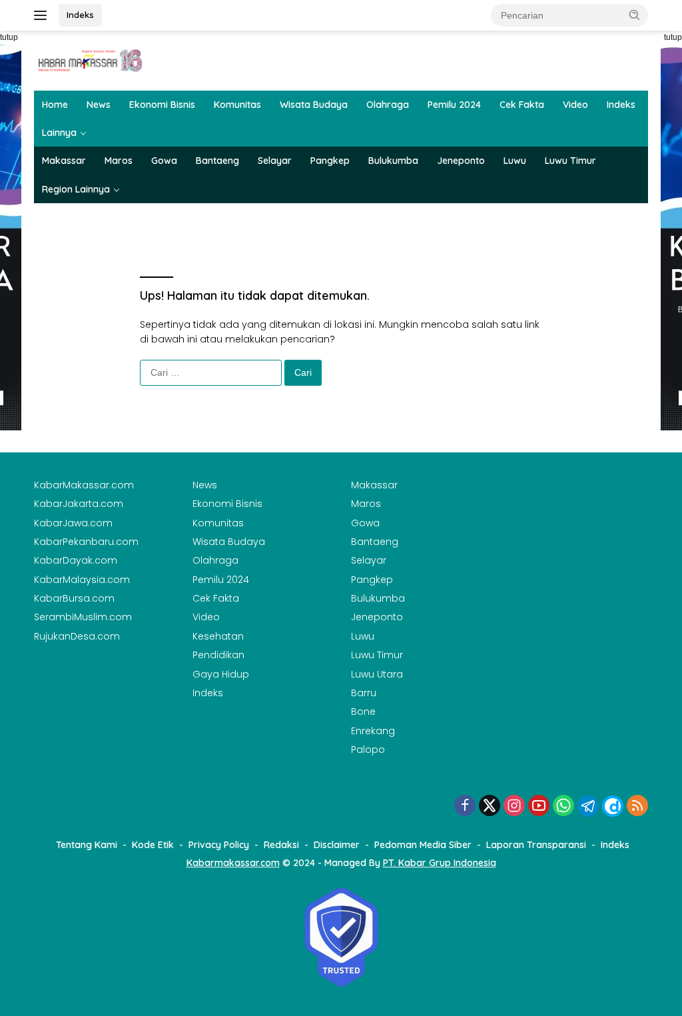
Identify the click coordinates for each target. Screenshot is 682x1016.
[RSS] (637, 806)
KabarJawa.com (73, 523)
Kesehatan (218, 636)
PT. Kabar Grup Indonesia (439, 863)
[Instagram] (514, 806)
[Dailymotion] (612, 806)
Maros (119, 161)
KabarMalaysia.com (82, 579)
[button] (634, 14)
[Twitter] (489, 806)
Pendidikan (218, 655)
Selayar (275, 161)
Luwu (515, 161)
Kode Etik (153, 845)
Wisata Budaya (314, 105)
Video (575, 105)
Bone (363, 711)
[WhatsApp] (563, 806)
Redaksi (281, 845)
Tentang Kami (86, 845)
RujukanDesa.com (77, 636)
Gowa (164, 161)
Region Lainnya (76, 189)
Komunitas (237, 105)
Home (55, 105)
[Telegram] (588, 806)
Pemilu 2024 (454, 105)
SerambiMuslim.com (83, 617)
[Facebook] (465, 806)
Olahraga (387, 105)
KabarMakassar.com (84, 485)
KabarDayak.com (75, 560)
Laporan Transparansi (536, 845)
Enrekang (373, 731)
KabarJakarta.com (78, 503)
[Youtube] (538, 806)
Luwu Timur (570, 161)
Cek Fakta (522, 105)
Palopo (368, 749)
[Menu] (43, 15)
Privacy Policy (218, 845)
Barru (363, 693)
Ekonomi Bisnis (162, 105)
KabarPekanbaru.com (86, 541)
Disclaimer (337, 845)
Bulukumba (393, 161)
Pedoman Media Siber (423, 845)
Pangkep (330, 161)
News (99, 105)
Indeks (80, 14)
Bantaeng (217, 161)
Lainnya (59, 133)
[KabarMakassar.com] (90, 60)
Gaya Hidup (220, 674)
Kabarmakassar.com (233, 863)
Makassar (64, 161)
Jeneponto (461, 161)
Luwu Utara (377, 674)
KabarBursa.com (74, 598)
